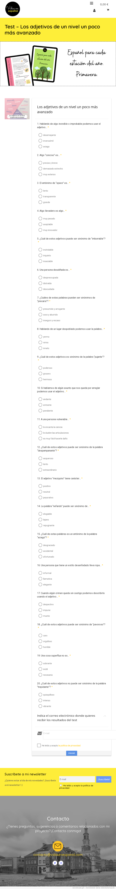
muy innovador (50, 230)
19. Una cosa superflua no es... (54, 655)
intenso (46, 700)
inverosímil (48, 141)
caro (45, 635)
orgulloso (47, 641)
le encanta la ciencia (52, 427)
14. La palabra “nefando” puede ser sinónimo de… (64, 506)
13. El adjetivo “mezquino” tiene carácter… (59, 478)
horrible (46, 647)
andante (47, 399)
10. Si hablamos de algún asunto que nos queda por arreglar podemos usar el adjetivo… (68, 390)
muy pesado (49, 218)
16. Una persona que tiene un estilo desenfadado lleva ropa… (70, 565)
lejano (46, 519)
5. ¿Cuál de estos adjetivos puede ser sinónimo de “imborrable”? (71, 240)
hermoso (47, 379)
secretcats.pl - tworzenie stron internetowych (93, 887)
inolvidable (48, 250)
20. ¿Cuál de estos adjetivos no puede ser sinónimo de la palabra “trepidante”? (71, 685)
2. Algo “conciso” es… (49, 155)
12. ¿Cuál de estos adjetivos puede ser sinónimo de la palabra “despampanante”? (70, 449)
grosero (47, 373)
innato (46, 348)
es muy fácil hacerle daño (55, 438)
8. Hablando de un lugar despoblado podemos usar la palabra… (71, 329)
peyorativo (48, 497)
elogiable (47, 514)
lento (45, 191)
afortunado (48, 557)
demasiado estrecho (53, 168)
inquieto (47, 255)
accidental (48, 551)
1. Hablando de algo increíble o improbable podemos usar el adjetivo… (69, 125)
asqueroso (48, 458)
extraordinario (50, 470)
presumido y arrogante (54, 309)
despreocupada (50, 277)
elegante (47, 584)
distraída (47, 283)
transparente (49, 196)
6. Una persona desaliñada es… (54, 269)
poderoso (47, 368)
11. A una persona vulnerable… (54, 419)
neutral (46, 492)
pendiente (48, 411)
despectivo (48, 604)
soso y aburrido (50, 314)
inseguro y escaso (51, 320)
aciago (46, 146)
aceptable (48, 224)
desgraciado (49, 545)
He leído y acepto (61, 745)
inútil (45, 669)
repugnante (48, 525)
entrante (47, 405)
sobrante (47, 663)
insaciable (48, 261)
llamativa (47, 579)
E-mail (46, 733)
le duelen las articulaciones (56, 433)
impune (46, 610)
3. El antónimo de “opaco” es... (53, 183)
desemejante (49, 135)
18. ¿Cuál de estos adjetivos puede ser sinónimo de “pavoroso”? (71, 626)
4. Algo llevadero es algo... (51, 210)
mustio (46, 616)
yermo (46, 337)
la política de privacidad (69, 745)
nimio (45, 342)
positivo (47, 486)
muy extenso (49, 174)
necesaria (48, 675)
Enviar (71, 753)
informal (47, 573)
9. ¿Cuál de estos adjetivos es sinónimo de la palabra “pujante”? (70, 358)
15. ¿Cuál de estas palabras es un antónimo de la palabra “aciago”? (67, 536)
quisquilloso (48, 695)
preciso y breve (50, 163)
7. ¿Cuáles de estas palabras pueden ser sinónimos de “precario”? (66, 299)
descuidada (48, 289)
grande (46, 202)
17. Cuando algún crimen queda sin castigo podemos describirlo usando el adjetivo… (71, 595)
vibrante (47, 706)
